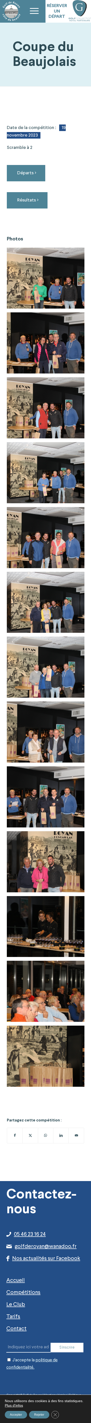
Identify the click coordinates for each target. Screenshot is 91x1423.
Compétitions (23, 1292)
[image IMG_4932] (47, 928)
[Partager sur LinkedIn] (61, 1135)
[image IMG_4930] (47, 1058)
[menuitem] (34, 11)
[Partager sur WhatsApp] (45, 1135)
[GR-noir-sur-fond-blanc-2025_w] (11, 11)
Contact (16, 1328)
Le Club (15, 1304)
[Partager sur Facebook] (14, 1135)
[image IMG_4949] (47, 344)
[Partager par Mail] (76, 1135)
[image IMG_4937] (47, 798)
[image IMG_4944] (47, 539)
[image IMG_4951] (47, 280)
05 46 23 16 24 (30, 1234)
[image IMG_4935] (47, 863)
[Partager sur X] (30, 1135)
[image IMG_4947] (47, 474)
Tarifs (13, 1316)
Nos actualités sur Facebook (46, 1258)
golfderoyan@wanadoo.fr (46, 1246)
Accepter (16, 1414)
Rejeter (39, 1414)
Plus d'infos (14, 1405)
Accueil (15, 1280)
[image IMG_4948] (47, 409)
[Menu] (34, 11)
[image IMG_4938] (47, 733)
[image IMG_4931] (47, 993)
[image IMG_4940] (47, 669)
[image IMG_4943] (47, 604)
